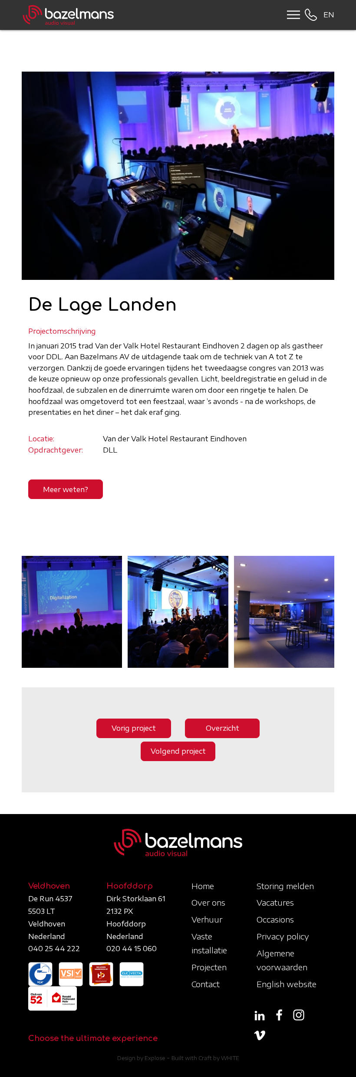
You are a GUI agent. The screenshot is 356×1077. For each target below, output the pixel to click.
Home (202, 886)
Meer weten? (65, 489)
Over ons (208, 902)
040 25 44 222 (54, 948)
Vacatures (275, 902)
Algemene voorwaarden (282, 960)
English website (286, 984)
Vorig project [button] (134, 728)
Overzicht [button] (222, 728)
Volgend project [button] (178, 751)
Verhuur (206, 919)
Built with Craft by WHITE (205, 1058)
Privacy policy (283, 936)
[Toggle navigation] (291, 15)
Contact (205, 984)
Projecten (209, 967)
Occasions (275, 919)
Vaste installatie (209, 943)
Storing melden (285, 886)
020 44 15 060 (131, 948)
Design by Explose (141, 1058)
